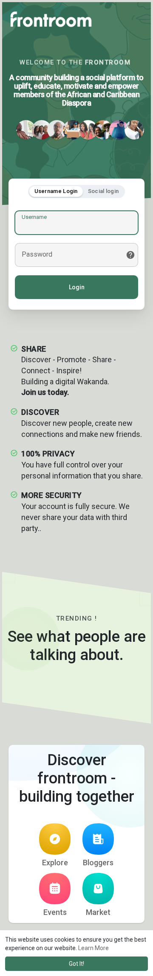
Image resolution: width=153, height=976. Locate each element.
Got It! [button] (76, 963)
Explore (55, 862)
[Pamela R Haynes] (134, 130)
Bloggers (98, 862)
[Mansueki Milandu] (26, 130)
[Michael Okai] (57, 130)
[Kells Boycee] (88, 130)
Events (55, 912)
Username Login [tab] (56, 191)
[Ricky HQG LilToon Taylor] (119, 130)
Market (98, 912)
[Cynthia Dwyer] (103, 130)
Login (77, 287)
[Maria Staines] (41, 130)
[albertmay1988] (72, 130)
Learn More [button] (93, 948)
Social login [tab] (103, 191)
